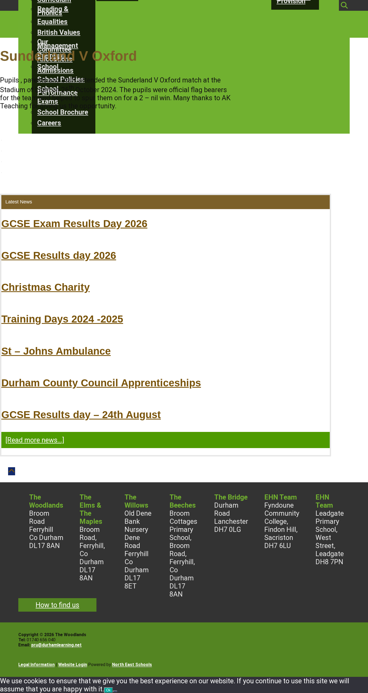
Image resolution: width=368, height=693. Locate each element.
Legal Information (36, 664)
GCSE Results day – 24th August (81, 414)
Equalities (52, 22)
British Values (58, 32)
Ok (108, 690)
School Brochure (62, 112)
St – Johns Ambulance (56, 351)
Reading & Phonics (52, 10)
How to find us (57, 605)
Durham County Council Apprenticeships (101, 383)
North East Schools (132, 664)
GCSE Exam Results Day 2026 (74, 223)
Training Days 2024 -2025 (62, 319)
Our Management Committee (57, 45)
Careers (49, 123)
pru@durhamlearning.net (56, 644)
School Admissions (55, 68)
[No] (115, 691)
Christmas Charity (45, 287)
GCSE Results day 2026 (58, 255)
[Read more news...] (34, 440)
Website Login (72, 664)
